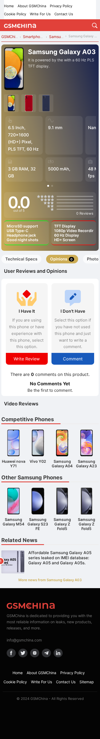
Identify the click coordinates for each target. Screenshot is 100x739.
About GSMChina (32, 6)
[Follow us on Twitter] (22, 653)
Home (9, 6)
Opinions (61, 259)
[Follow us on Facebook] (11, 653)
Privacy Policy (61, 6)
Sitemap (86, 682)
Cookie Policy (15, 14)
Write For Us (40, 14)
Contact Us (63, 14)
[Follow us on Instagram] (34, 653)
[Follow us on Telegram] (46, 653)
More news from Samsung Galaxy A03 (50, 580)
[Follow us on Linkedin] (58, 653)
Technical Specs (21, 259)
